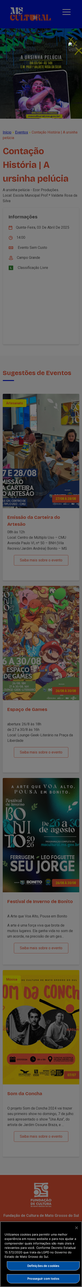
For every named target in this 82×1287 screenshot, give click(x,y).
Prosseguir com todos (43, 1278)
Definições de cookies (43, 1266)
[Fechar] (77, 1228)
